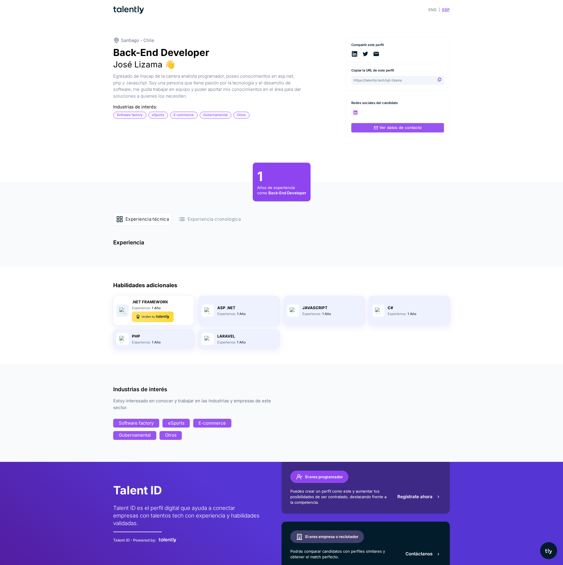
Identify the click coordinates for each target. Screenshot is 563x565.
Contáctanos (419, 554)
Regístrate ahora (415, 496)
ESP (446, 9)
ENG (432, 9)
